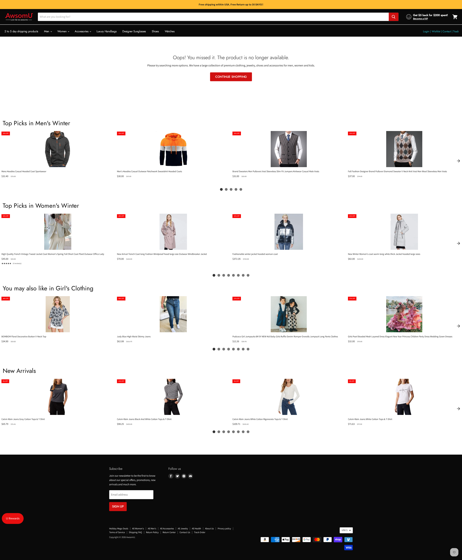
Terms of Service (117, 532)
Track (456, 31)
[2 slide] (226, 189)
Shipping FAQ (135, 532)
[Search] (393, 17)
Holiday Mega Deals (118, 528)
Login (426, 31)
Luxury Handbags (106, 31)
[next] (458, 160)
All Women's (138, 528)
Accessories (82, 31)
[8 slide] (248, 275)
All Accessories (167, 528)
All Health (196, 528)
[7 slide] (243, 275)
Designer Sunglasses (134, 31)
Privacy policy (224, 528)
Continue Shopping (231, 77)
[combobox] (213, 17)
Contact (447, 31)
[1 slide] (221, 189)
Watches (170, 31)
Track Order (199, 532)
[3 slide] (231, 189)
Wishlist (436, 31)
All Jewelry (183, 528)
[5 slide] (240, 189)
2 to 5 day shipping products (21, 31)
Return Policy (152, 532)
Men (47, 31)
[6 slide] (238, 275)
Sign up (118, 506)
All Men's (152, 528)
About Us (209, 528)
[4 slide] (236, 189)
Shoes (155, 31)
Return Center (169, 532)
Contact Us (185, 532)
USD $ (344, 530)
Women (62, 31)
